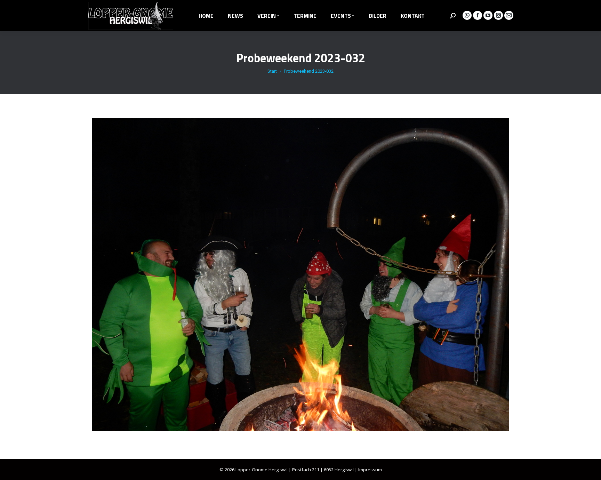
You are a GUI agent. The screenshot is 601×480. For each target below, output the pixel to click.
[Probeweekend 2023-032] (300, 274)
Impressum (370, 469)
